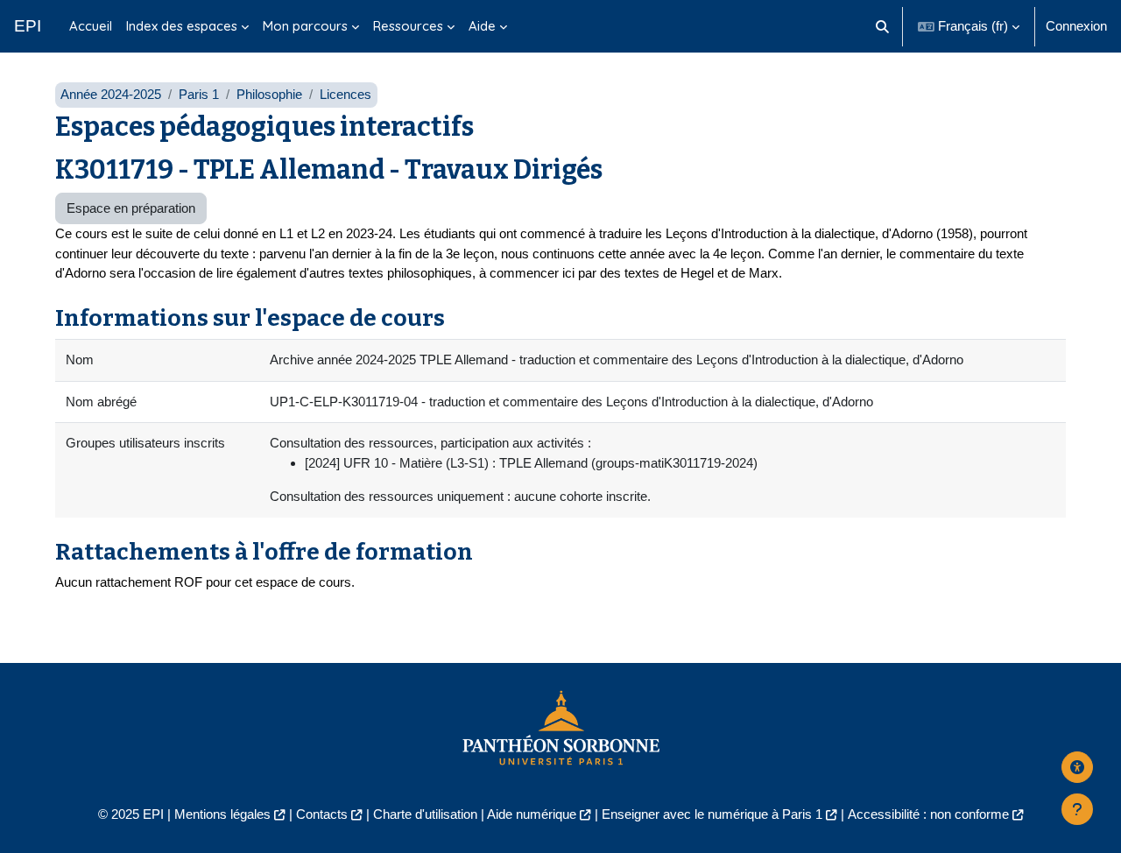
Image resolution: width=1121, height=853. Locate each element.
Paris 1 (199, 94)
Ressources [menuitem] (408, 26)
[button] (883, 26)
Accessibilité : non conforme (928, 814)
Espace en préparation (131, 208)
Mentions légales (222, 814)
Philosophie (269, 94)
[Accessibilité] (1077, 767)
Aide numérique (531, 814)
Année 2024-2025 (110, 94)
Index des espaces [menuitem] (181, 26)
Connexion (1076, 25)
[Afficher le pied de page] (1077, 809)
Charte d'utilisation (425, 814)
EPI (27, 26)
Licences (345, 94)
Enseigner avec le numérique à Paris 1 (712, 814)
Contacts (322, 814)
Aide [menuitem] (482, 26)
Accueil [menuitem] (90, 26)
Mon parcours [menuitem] (305, 26)
